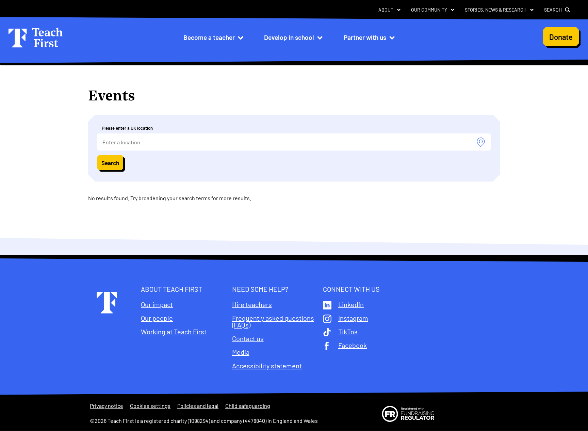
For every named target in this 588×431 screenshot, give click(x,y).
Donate (561, 36)
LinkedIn (351, 304)
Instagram (353, 318)
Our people (157, 318)
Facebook (352, 345)
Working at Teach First (174, 331)
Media (240, 352)
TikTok (348, 331)
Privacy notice (106, 406)
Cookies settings (150, 406)
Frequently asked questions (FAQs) (273, 321)
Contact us (248, 338)
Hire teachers (252, 304)
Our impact (157, 304)
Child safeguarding (247, 406)
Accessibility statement (267, 365)
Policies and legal (197, 406)
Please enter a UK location (127, 128)
